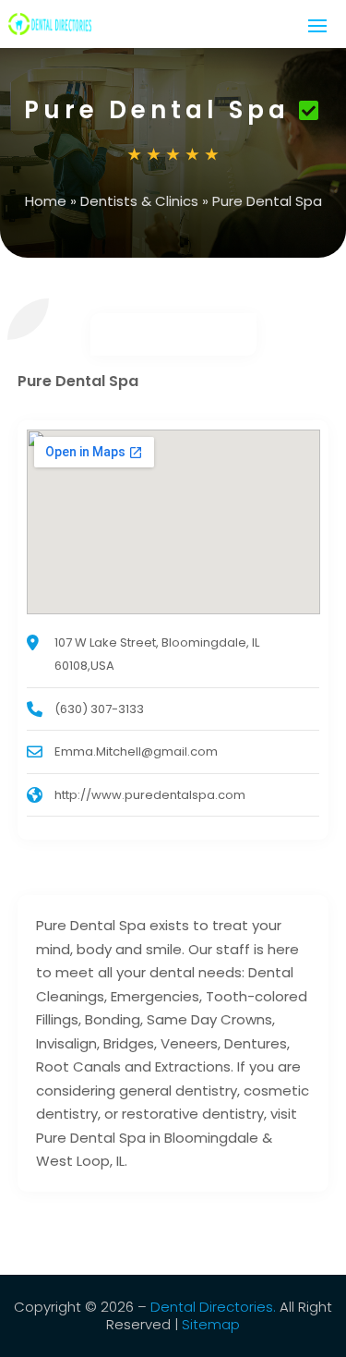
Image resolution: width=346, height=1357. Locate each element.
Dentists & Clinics (139, 201)
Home (45, 201)
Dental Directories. (213, 1306)
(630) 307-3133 (99, 709)
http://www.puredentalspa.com (149, 795)
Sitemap (211, 1324)
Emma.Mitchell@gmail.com (136, 751)
